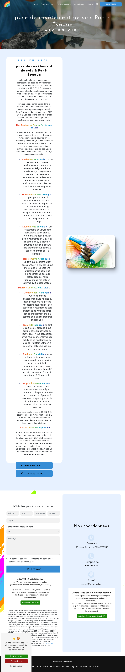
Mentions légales (70, 667)
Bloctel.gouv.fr (50, 643)
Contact (90, 4)
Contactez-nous (34, 473)
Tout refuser (16, 661)
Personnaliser (16, 666)
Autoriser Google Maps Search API (91, 616)
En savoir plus (32, 465)
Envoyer (36, 568)
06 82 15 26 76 (111, 4)
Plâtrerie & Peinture (48, 4)
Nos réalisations (79, 4)
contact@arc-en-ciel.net (91, 584)
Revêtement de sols (64, 4)
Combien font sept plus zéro (19, 526)
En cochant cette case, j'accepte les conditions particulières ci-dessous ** (30, 560)
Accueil (35, 4)
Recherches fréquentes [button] (62, 662)
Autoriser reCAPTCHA (30, 602)
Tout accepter (16, 656)
